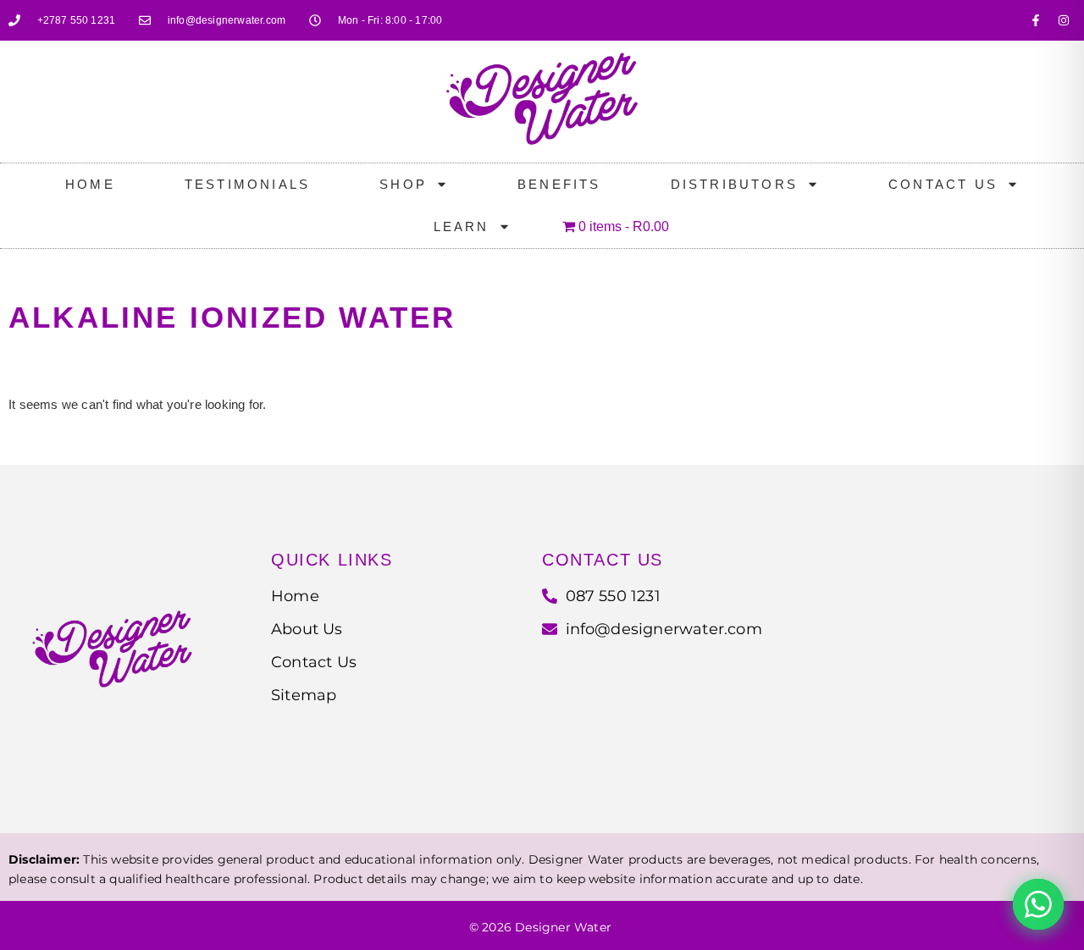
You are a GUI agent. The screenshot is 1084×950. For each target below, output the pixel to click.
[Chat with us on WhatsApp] (1038, 904)
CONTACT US (943, 184)
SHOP (403, 184)
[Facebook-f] (1036, 20)
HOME (90, 184)
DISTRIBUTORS (734, 184)
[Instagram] (1064, 20)
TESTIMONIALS (247, 184)
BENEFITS (559, 184)
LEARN (461, 226)
